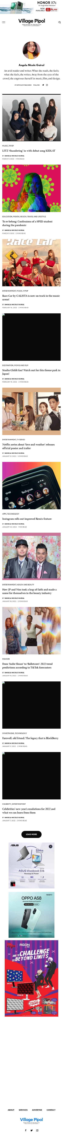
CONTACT (51, 1110)
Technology (13, 514)
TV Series (21, 440)
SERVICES (23, 1110)
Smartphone (8, 733)
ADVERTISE (37, 1110)
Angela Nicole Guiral (14, 156)
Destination (7, 365)
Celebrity (6, 804)
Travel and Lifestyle (36, 217)
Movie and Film (21, 365)
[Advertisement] (31, 1063)
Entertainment (9, 291)
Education (7, 217)
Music (5, 146)
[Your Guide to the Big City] (31, 22)
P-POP (11, 146)
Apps (4, 514)
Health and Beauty (25, 585)
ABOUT (11, 1110)
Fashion (6, 659)
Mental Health (19, 217)
